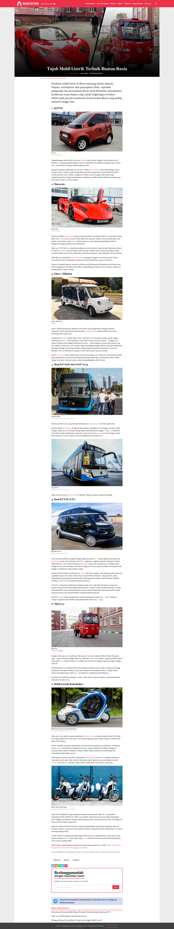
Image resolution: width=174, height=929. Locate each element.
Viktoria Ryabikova (96, 73)
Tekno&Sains (90, 3)
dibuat (73, 241)
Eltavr (53, 323)
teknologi (56, 860)
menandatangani (77, 258)
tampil (65, 338)
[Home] (19, 3)
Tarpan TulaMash (57, 650)
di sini (81, 926)
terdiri (83, 573)
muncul (86, 564)
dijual (62, 239)
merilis (54, 763)
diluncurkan (72, 495)
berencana (60, 355)
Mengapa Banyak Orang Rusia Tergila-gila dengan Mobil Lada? (76, 920)
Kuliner (120, 3)
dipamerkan (55, 561)
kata (85, 838)
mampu (59, 748)
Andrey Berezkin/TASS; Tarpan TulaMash (53, 78)
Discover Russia (103, 3)
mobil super (68, 236)
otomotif (75, 860)
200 (110, 431)
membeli (63, 251)
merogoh (100, 433)
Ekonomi (148, 3)
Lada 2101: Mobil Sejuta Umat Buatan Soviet (68, 916)
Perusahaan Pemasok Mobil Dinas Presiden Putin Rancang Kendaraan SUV (81, 912)
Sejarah (127, 3)
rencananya (95, 170)
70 (105, 431)
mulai (62, 661)
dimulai (84, 160)
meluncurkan (91, 331)
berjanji (61, 597)
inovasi (66, 860)
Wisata (113, 3)
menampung (67, 428)
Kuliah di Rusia (137, 3)
